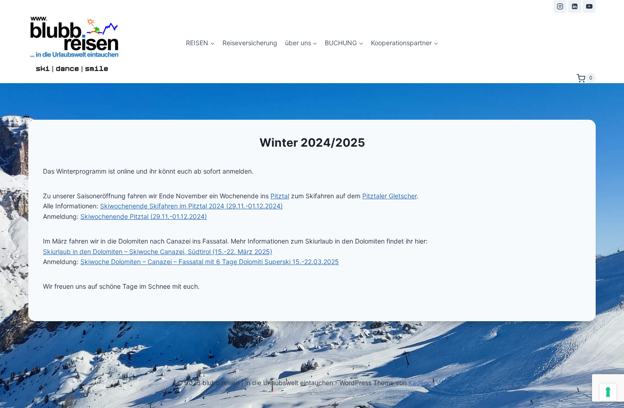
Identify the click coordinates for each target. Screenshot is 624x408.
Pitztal (279, 196)
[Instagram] (560, 6)
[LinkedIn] (574, 6)
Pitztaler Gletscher (389, 196)
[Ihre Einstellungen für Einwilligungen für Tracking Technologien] (608, 392)
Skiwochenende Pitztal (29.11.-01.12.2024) (143, 216)
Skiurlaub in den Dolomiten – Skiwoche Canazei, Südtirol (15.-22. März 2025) (157, 251)
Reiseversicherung (249, 43)
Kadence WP (427, 383)
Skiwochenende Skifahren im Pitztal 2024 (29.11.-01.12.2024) (191, 206)
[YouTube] (589, 6)
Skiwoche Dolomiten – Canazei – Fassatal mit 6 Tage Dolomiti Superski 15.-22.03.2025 (209, 261)
